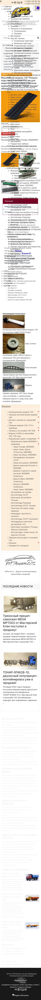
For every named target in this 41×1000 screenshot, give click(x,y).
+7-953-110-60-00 (32, 1)
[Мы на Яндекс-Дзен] (20, 990)
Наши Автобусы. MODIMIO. (25, 455)
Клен (22, 985)
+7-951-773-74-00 (32, 4)
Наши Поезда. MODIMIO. (23, 447)
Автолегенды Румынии (21, 503)
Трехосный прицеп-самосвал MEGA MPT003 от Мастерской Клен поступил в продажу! (20, 623)
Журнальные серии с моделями (22, 439)
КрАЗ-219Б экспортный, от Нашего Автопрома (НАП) (12, 897)
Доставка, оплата (31, 985)
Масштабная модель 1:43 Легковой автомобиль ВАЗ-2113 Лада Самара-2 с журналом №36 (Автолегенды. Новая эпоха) (17, 809)
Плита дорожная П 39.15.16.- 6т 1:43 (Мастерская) (18, 754)
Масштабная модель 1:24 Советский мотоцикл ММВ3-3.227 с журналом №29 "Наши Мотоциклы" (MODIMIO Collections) (19, 828)
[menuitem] (19, 11)
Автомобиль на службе (21, 492)
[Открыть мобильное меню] (1, 1)
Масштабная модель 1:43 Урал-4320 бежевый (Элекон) (20, 751)
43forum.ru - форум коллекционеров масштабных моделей (20, 572)
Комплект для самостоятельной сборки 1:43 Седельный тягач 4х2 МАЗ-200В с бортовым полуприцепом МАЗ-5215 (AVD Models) (20, 793)
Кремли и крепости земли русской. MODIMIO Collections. (24, 473)
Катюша (4, 815)
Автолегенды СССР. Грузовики (24, 519)
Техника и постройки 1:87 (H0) (22, 431)
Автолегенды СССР (19, 495)
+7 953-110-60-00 (12, 956)
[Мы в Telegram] (15, 2)
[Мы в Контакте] (12, 2)
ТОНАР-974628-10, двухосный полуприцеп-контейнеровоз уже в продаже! (20, 678)
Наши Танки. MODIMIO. (23, 489)
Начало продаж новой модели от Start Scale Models (11, 925)
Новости (21, 987)
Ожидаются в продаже (19, 545)
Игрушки (12, 543)
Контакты (13, 987)
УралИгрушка (32, 974)
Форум (28, 987)
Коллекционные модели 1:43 (21, 412)
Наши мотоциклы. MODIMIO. (25, 463)
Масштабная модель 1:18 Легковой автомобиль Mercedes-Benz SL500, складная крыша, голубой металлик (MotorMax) (17, 849)
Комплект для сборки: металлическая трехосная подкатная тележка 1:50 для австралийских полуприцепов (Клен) (17, 862)
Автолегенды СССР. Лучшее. (23, 505)
